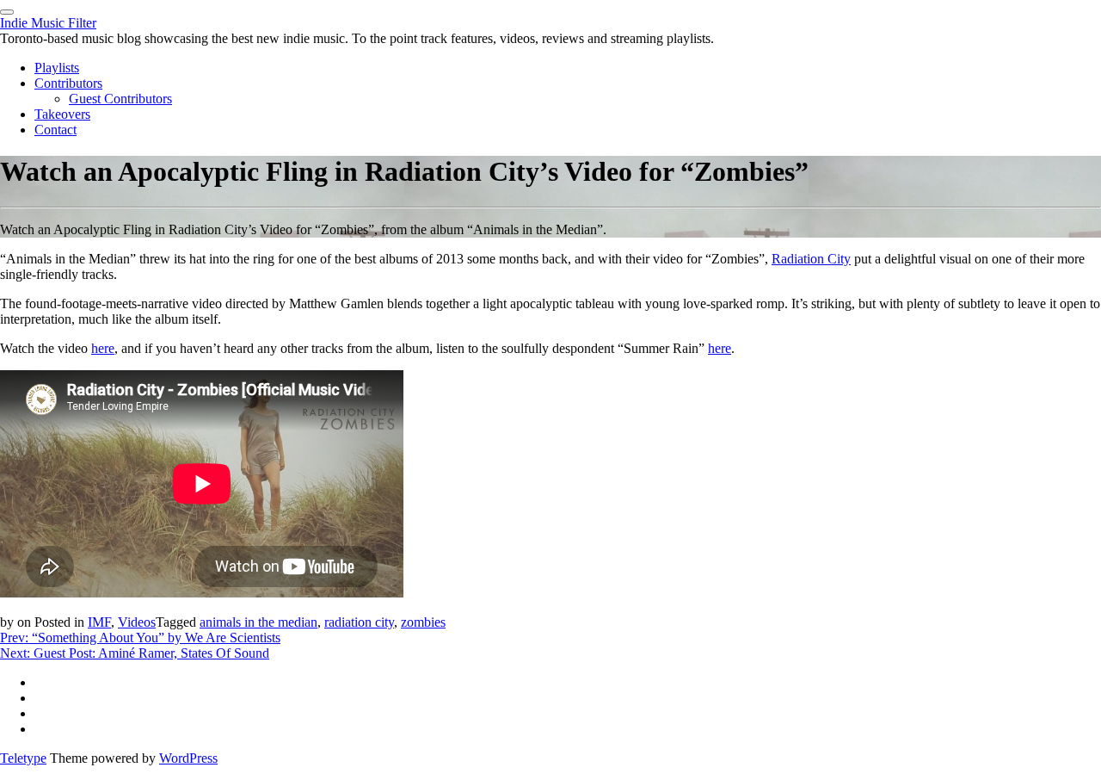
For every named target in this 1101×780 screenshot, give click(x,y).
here (102, 348)
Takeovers (62, 114)
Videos (137, 622)
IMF (99, 622)
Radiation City (811, 258)
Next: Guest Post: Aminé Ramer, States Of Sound (134, 653)
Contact (55, 129)
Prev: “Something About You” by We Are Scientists (140, 637)
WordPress (188, 758)
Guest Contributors (120, 98)
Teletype (23, 758)
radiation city (359, 622)
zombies (423, 622)
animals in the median (258, 622)
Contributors (68, 83)
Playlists (56, 67)
